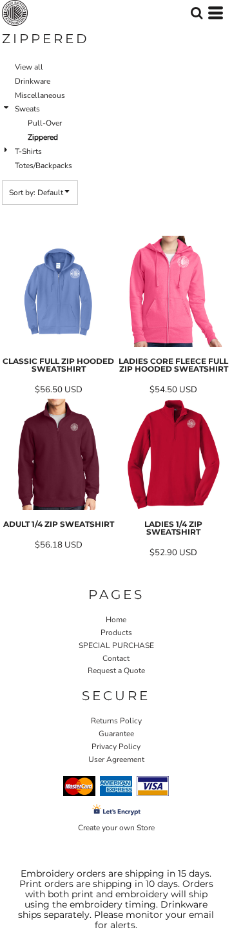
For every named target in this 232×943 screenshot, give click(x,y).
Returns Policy (116, 721)
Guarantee (116, 734)
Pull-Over (45, 123)
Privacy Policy (116, 746)
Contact (116, 658)
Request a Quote (116, 670)
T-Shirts (28, 151)
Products (116, 632)
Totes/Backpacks (43, 165)
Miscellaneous (40, 95)
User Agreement (116, 759)
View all (29, 67)
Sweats (27, 109)
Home (116, 619)
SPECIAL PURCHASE (116, 645)
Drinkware (32, 81)
